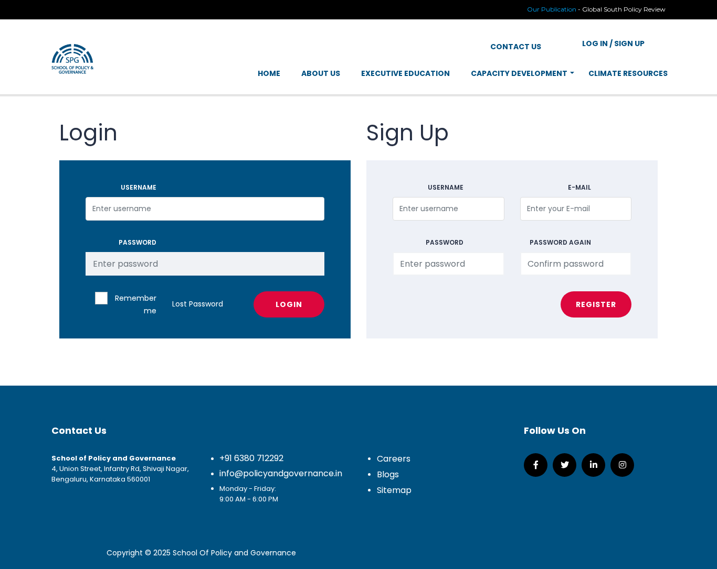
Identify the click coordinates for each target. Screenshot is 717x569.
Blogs (388, 474)
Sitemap (394, 490)
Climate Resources (628, 73)
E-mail (579, 187)
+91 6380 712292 (251, 458)
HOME (269, 73)
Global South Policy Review (624, 9)
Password (137, 242)
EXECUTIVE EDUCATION (405, 73)
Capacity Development (519, 73)
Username (138, 187)
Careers (393, 459)
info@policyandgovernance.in (280, 473)
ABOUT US (320, 73)
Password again (560, 242)
